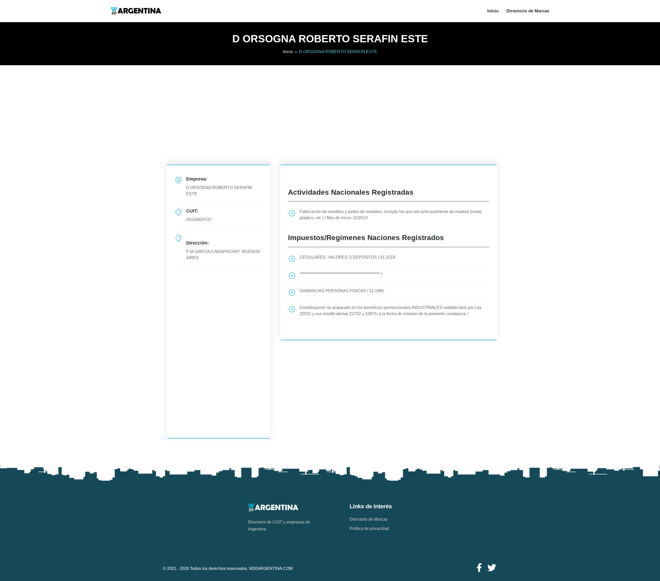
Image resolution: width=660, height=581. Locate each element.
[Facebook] (479, 568)
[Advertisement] (330, 101)
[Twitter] (492, 568)
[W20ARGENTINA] (136, 11)
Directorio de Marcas (527, 11)
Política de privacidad (369, 528)
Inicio (493, 11)
